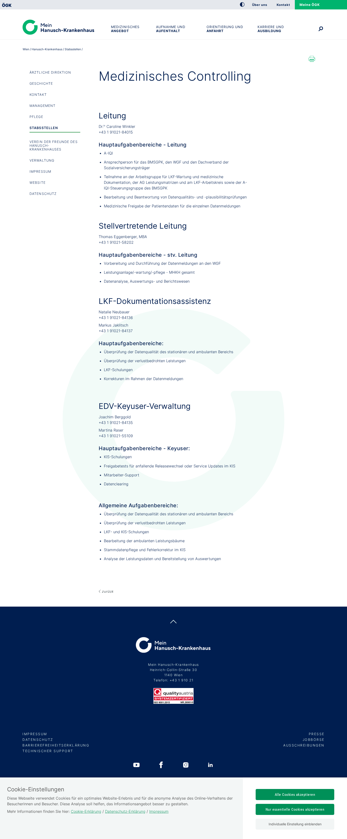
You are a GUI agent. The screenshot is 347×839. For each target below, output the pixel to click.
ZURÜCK (108, 591)
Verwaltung (42, 160)
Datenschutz (43, 194)
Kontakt (38, 94)
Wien (26, 49)
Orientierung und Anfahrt (225, 29)
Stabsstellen (44, 128)
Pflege (36, 117)
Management (42, 106)
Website (38, 182)
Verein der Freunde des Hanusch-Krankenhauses (54, 145)
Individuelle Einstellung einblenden (295, 824)
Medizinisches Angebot (125, 29)
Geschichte (41, 83)
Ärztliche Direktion (50, 72)
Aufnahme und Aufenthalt (170, 29)
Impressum (40, 171)
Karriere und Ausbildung (271, 29)
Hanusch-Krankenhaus (47, 49)
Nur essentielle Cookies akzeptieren (295, 809)
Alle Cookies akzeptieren (295, 794)
